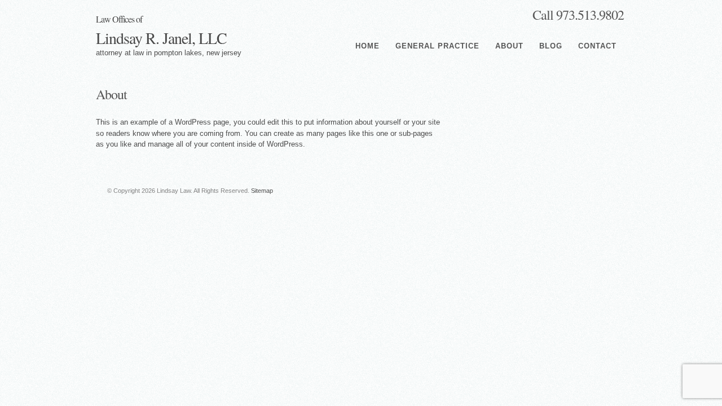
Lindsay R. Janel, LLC (161, 30)
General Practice (437, 46)
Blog (550, 46)
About (509, 46)
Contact (597, 46)
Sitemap (262, 190)
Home (367, 46)
